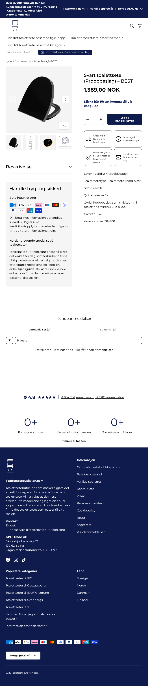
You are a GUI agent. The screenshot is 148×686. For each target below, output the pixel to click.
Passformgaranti (74, 8)
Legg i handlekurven (124, 119)
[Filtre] (9, 340)
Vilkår (81, 496)
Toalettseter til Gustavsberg (26, 585)
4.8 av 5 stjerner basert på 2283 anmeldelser (92, 397)
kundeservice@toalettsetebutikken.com (35, 529)
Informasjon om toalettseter (26, 626)
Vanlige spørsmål (101, 8)
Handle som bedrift (20, 52)
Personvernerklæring (92, 503)
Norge (81, 585)
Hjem (9, 61)
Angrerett (84, 525)
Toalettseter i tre (18, 607)
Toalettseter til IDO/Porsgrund (27, 592)
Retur (81, 517)
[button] (140, 26)
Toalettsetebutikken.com (25, 672)
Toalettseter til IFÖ (19, 578)
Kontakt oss (85, 489)
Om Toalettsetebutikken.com (98, 467)
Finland (82, 600)
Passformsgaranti (89, 474)
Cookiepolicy (86, 510)
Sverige (82, 578)
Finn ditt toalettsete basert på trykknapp (35, 38)
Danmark (83, 592)
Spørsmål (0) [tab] (108, 329)
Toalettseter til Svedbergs (24, 600)
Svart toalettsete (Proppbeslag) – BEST (36, 61)
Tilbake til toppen (74, 441)
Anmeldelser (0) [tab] (39, 329)
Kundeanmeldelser (91, 532)
